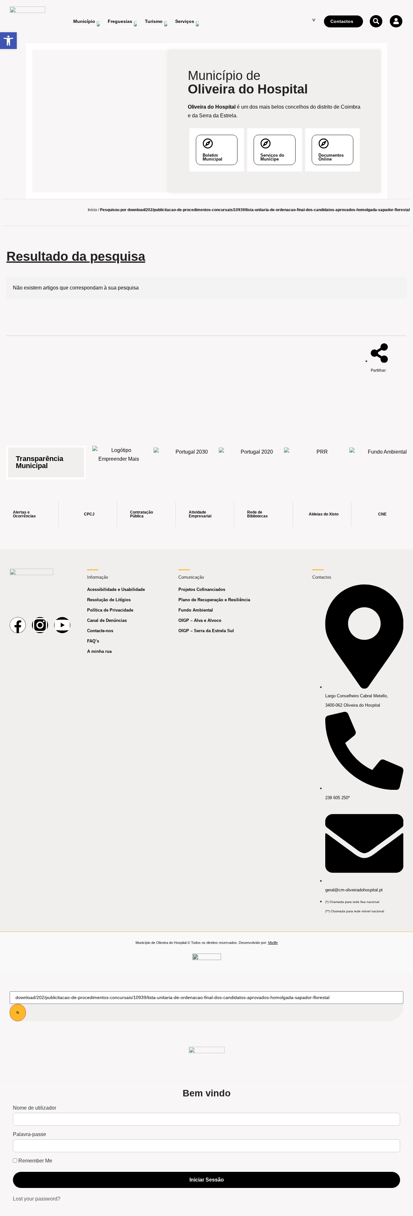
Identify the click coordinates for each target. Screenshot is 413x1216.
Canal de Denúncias (107, 620)
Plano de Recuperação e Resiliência (214, 599)
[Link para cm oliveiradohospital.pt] (27, 21)
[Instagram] (40, 625)
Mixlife (273, 943)
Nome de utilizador (34, 1108)
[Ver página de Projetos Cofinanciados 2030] (189, 458)
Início (92, 210)
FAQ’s (93, 641)
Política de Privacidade (110, 610)
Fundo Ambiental (195, 610)
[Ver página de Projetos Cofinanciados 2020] (254, 458)
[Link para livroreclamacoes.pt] (206, 960)
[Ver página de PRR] (319, 458)
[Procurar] (18, 1012)
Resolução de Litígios (109, 599)
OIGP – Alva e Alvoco (199, 620)
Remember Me (34, 1160)
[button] (8, 40)
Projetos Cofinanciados (201, 589)
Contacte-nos (100, 630)
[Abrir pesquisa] (376, 21)
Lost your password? (36, 1198)
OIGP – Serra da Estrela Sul (206, 630)
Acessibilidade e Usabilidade (116, 589)
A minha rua (99, 651)
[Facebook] (18, 625)
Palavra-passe (29, 1134)
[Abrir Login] (396, 21)
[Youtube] (62, 625)
